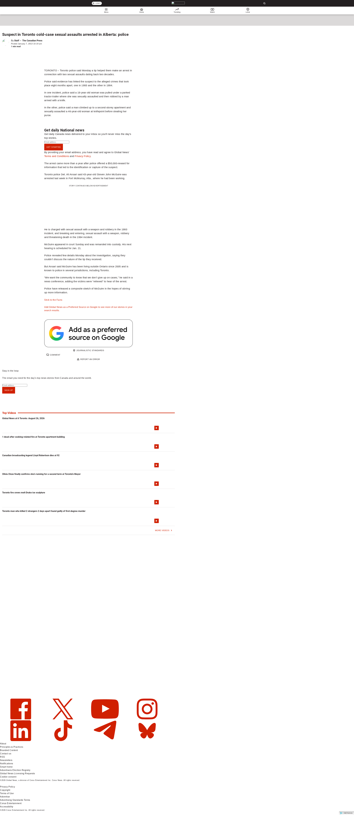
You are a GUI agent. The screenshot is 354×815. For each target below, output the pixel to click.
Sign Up (8, 390)
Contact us (5, 753)
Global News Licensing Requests (17, 773)
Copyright (5, 790)
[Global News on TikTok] (63, 740)
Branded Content (9, 750)
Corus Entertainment (11, 803)
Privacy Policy (83, 156)
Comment (55, 355)
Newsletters (6, 760)
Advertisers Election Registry (15, 770)
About (3, 743)
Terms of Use (7, 793)
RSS (2, 757)
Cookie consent (8, 776)
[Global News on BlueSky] (147, 740)
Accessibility (6, 806)
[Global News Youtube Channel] (105, 718)
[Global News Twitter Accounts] (63, 718)
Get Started (53, 147)
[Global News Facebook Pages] (21, 718)
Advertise (5, 796)
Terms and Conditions (56, 156)
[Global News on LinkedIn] (21, 740)
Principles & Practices (11, 747)
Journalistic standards (90, 350)
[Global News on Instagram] (147, 718)
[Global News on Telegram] (105, 740)
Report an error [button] (90, 359)
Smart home (6, 767)
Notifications (6, 763)
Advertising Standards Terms (15, 800)
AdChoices (348, 813)
